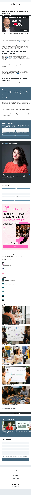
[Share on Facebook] (6, 15)
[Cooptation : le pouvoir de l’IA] (3, 296)
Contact (15, 470)
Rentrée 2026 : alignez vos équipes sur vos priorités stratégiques (13, 256)
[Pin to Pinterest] (9, 15)
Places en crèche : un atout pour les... (21, 432)
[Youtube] (18, 486)
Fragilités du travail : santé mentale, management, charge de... (8, 280)
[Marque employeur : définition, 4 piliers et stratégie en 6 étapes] (16, 355)
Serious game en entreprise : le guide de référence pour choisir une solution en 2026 (10, 404)
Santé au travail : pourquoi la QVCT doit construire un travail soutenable (9, 344)
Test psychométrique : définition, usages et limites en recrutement (8, 384)
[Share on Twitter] (8, 15)
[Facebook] (12, 486)
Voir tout (3, 263)
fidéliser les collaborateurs (9, 57)
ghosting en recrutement (16, 73)
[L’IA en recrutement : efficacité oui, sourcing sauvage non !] (3, 287)
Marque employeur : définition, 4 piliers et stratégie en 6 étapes (8, 364)
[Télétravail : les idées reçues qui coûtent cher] (3, 292)
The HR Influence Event (8, 259)
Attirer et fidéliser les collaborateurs (6, 408)
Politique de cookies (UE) (15, 478)
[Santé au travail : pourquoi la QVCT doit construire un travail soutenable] (16, 335)
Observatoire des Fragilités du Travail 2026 (6, 265)
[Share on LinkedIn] (10, 15)
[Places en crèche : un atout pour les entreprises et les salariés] (22, 425)
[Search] (27, 8)
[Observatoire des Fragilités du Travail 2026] (3, 264)
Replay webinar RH (13, 10)
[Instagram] (15, 486)
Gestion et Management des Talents (6, 10)
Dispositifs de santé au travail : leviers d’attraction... (7, 432)
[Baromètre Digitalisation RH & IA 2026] (3, 268)
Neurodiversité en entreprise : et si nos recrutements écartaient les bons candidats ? (10, 324)
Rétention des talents (13, 408)
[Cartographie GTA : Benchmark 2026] (3, 272)
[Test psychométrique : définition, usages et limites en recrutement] (16, 375)
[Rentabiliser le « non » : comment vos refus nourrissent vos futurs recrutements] (3, 300)
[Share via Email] (19, 413)
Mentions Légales (15, 475)
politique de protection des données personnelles (14, 132)
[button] (2, 434)
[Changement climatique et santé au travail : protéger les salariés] (3, 283)
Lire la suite (3, 179)
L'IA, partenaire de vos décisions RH (9, 254)
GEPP (19, 41)
